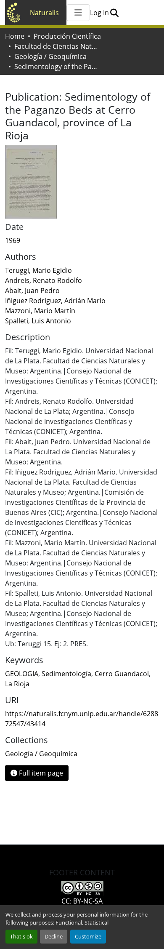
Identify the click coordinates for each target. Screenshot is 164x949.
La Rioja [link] (17, 683)
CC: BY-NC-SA (82, 901)
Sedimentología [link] (66, 673)
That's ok (21, 936)
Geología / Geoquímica (50, 56)
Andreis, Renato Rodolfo (43, 280)
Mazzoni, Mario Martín (40, 310)
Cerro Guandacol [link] (122, 673)
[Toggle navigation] (78, 12)
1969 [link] (12, 240)
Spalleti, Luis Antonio (38, 320)
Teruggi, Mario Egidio (38, 270)
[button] (114, 13)
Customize (88, 936)
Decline (54, 936)
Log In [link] (99, 12)
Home (14, 36)
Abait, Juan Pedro (32, 290)
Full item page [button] (40, 773)
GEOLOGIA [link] (21, 673)
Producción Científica (67, 36)
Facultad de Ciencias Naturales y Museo (56, 46)
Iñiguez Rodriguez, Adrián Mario (55, 300)
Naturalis (44, 12)
